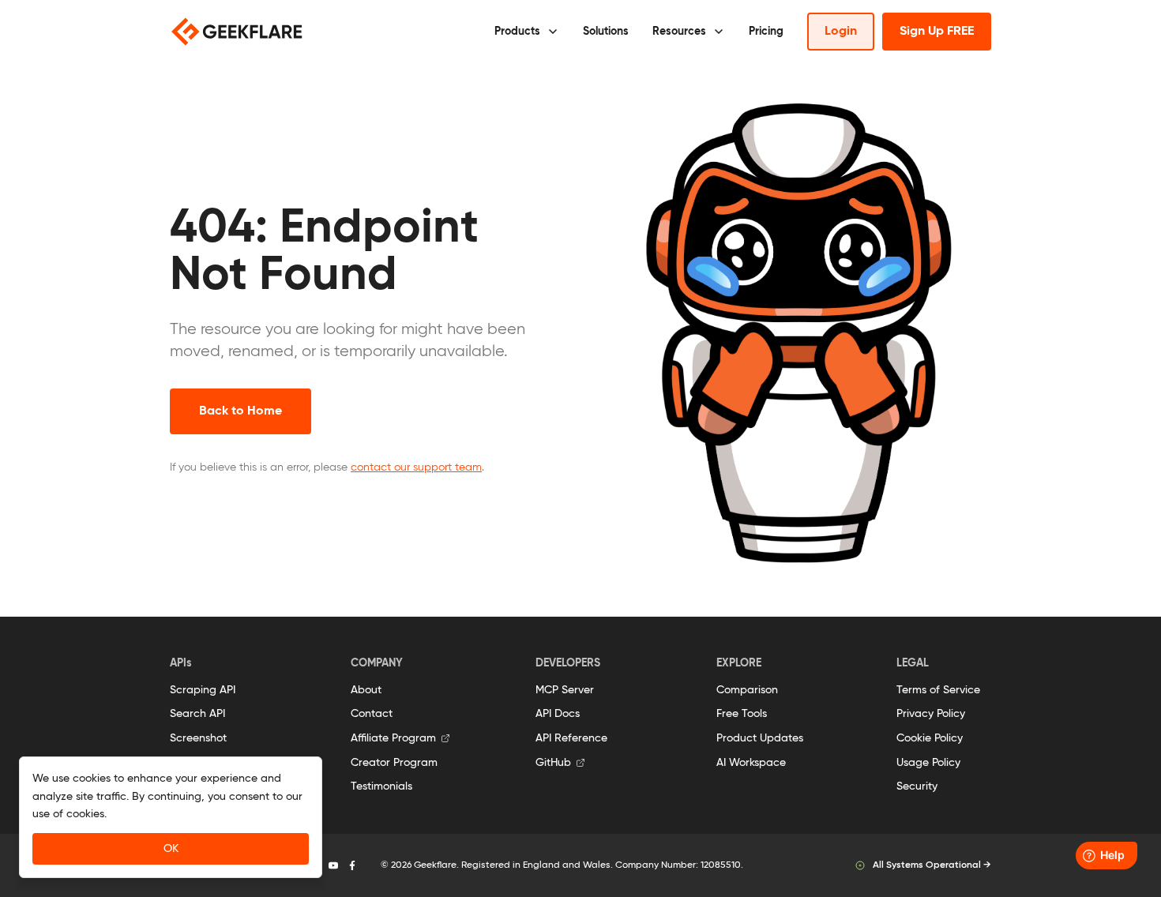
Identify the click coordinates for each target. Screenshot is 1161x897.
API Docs (557, 713)
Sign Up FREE (937, 31)
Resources (679, 31)
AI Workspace (751, 762)
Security (916, 786)
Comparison (747, 690)
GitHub (553, 762)
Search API (197, 713)
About (366, 690)
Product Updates (759, 738)
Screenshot (198, 738)
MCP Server (564, 690)
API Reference (571, 738)
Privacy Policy (930, 713)
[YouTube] (333, 865)
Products (517, 31)
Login (841, 31)
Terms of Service (938, 690)
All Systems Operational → (932, 865)
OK (170, 848)
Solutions (606, 31)
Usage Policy (928, 762)
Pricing (766, 31)
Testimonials (381, 786)
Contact (372, 713)
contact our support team (416, 467)
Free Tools (741, 713)
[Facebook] (352, 865)
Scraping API (202, 690)
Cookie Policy (929, 738)
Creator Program (394, 762)
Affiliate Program (393, 738)
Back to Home (240, 411)
